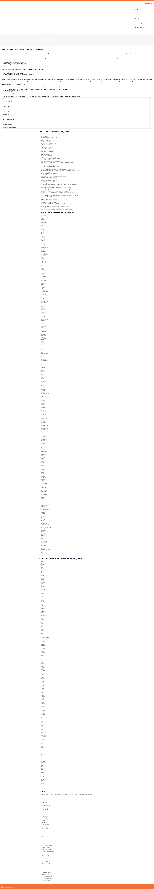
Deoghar (42, 719)
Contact (135, 32)
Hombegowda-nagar (44, 360)
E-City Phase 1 (43, 331)
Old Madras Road (44, 491)
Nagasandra (43, 479)
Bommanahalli (43, 274)
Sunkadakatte (43, 545)
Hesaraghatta (43, 359)
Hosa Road (43, 367)
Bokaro (42, 598)
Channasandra (43, 287)
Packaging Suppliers (138, 27)
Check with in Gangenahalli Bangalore (48, 165)
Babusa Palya (43, 239)
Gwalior (42, 609)
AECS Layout (43, 219)
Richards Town (43, 513)
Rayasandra (43, 512)
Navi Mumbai (43, 625)
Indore (42, 612)
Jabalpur (42, 614)
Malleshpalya (43, 454)
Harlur (42, 349)
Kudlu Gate (43, 442)
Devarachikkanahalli (44, 315)
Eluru (42, 726)
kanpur (42, 616)
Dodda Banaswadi (44, 319)
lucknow (42, 618)
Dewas (42, 721)
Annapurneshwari (44, 228)
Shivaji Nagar (43, 534)
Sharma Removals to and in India (47, 151)
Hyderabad (43, 759)
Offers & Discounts (139, 1)
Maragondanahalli (44, 466)
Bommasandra (43, 276)
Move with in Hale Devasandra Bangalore (49, 199)
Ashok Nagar (43, 230)
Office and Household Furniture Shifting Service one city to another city (54, 200)
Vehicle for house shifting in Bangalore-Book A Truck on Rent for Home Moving (56, 209)
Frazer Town (43, 334)
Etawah (42, 729)
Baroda (42, 590)
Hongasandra (43, 361)
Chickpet (42, 288)
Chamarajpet (43, 283)
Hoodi (42, 363)
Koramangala (43, 436)
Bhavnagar (43, 678)
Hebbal (42, 352)
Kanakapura (43, 417)
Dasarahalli (43, 308)
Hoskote (42, 368)
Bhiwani (42, 688)
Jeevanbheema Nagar (45, 393)
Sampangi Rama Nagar (45, 524)
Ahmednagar (43, 565)
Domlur (42, 324)
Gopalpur (42, 739)
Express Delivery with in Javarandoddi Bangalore (50, 180)
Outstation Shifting (138, 23)
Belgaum (42, 640)
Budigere (42, 281)
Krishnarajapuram (44, 439)
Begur (42, 257)
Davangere (43, 652)
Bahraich (42, 663)
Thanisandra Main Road (45, 549)
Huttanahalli (43, 375)
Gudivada (42, 742)
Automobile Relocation (45, 136)
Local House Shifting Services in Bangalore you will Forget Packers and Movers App (57, 192)
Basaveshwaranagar (44, 254)
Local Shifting (137, 18)
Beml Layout (43, 262)
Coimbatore (43, 710)
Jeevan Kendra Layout (45, 762)
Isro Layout (43, 378)
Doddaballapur (43, 316)
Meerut (42, 622)
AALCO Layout (44, 215)
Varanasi (42, 638)
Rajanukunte (43, 508)
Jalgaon (42, 768)
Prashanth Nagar (44, 502)
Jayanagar (42, 392)
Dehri (42, 717)
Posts (133, 1)
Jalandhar (42, 766)
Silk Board (43, 535)
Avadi (42, 583)
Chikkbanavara (43, 297)
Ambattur (42, 578)
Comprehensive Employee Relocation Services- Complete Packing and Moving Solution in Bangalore (60, 170)
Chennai (42, 706)
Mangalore (43, 655)
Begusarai (42, 669)
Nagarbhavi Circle (44, 477)
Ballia (42, 665)
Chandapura (43, 284)
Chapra (42, 704)
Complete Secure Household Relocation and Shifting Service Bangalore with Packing (57, 169)
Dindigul (42, 724)
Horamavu (43, 364)
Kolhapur (42, 775)
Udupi (42, 659)
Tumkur (42, 651)
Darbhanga (43, 714)
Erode (42, 728)
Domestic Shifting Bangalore (46, 172)
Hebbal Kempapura (44, 353)
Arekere (42, 229)
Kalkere (42, 410)
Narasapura (43, 484)
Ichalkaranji (43, 761)
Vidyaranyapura (44, 553)
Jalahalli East (43, 385)
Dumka (42, 602)
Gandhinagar (43, 736)
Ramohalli (43, 510)
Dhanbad (42, 601)
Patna (42, 626)
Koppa (42, 435)
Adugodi (42, 218)
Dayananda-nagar (44, 312)
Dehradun (42, 715)
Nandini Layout (44, 483)
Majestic (42, 462)
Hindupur (42, 754)
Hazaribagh (43, 611)
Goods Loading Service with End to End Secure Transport (52, 183)
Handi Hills (43, 481)
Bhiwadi (42, 685)
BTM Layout (43, 280)
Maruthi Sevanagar (44, 470)
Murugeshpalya (44, 457)
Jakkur (42, 384)
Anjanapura (43, 226)
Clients (145, 1)
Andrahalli (43, 223)
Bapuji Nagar (43, 248)
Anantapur (43, 582)
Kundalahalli (43, 443)
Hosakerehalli (43, 366)
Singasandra (43, 520)
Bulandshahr (43, 696)
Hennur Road (43, 357)
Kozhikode (43, 780)
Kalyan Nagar (43, 411)
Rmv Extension (44, 516)
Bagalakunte (43, 240)
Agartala (42, 563)
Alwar (42, 572)
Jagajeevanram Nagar (45, 382)
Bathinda (42, 592)
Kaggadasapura (44, 407)
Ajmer (42, 567)
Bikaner (42, 695)
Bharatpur (42, 675)
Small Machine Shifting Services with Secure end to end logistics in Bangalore (55, 206)
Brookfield (43, 237)
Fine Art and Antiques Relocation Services (49, 137)
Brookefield (43, 279)
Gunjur (42, 342)
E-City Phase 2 (43, 332)
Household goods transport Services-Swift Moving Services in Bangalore (54, 191)
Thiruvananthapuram (45, 637)
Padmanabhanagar (44, 495)
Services (135, 14)
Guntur (42, 746)
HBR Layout (43, 350)
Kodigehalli (43, 429)
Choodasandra (43, 299)
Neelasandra (43, 486)
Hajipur (42, 747)
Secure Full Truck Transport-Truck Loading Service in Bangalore (53, 203)
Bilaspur (42, 596)
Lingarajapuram (44, 452)
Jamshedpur (43, 615)
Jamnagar (42, 769)
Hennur (42, 356)
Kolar (42, 647)
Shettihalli (42, 531)
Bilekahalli (43, 273)
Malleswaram (43, 465)
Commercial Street (44, 301)
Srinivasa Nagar (44, 541)
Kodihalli (42, 430)
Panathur (42, 498)
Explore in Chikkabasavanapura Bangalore (49, 177)
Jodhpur (42, 772)
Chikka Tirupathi (44, 295)
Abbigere (42, 217)
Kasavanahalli (43, 400)
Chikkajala (43, 292)
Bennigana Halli (44, 264)
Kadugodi (42, 404)
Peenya (42, 501)
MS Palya (42, 473)
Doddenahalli (43, 320)
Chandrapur (43, 703)
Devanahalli (43, 313)
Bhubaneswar (43, 689)
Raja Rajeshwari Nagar (45, 509)
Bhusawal (42, 691)
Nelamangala (43, 487)
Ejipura (42, 327)
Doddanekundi (43, 309)
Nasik (42, 623)
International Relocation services (47, 140)
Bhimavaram (43, 682)
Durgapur (42, 604)
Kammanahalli (43, 414)
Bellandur (42, 259)
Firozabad (42, 733)
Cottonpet (42, 304)
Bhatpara (42, 677)
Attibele (42, 232)
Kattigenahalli (43, 422)
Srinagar (42, 539)
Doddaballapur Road (45, 317)
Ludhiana (42, 619)
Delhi (42, 718)
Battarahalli (43, 255)
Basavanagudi (43, 253)
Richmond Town (44, 514)
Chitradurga (43, 648)
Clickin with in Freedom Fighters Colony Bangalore (50, 166)
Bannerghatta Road (44, 247)
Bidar (42, 692)
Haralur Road (43, 348)
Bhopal (42, 594)
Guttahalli (42, 343)
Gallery (150, 1)
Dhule (42, 722)
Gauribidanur (43, 338)
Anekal (42, 225)
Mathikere (42, 472)
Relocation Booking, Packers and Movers (48, 143)
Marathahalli (43, 468)
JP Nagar (42, 396)
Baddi (42, 662)
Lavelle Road (43, 450)
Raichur (42, 658)
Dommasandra (43, 326)
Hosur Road (43, 370)
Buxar (42, 699)
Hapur (42, 751)
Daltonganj (43, 713)
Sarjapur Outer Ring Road (46, 527)
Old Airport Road (44, 490)
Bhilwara (42, 681)
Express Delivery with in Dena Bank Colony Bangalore (51, 178)
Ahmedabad (43, 564)
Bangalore (43, 666)
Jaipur (42, 765)
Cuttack (42, 600)
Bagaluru (42, 241)
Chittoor (42, 707)
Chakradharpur (43, 700)
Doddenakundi (43, 322)
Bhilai (42, 680)
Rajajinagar (43, 506)
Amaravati (43, 574)
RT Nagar (42, 517)
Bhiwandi (42, 686)
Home (135, 4)
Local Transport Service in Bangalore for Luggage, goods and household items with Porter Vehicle (59, 195)
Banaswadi (43, 246)
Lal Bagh (42, 447)
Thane (42, 634)
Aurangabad (43, 589)
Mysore (42, 656)
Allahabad (43, 586)
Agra (42, 585)
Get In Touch (147, 3)
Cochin (42, 709)
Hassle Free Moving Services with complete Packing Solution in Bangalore (55, 185)
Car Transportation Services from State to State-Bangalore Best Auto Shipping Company (57, 162)
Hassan (42, 642)
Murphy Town (43, 461)
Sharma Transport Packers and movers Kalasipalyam (51, 205)
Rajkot (42, 629)
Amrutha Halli (43, 222)
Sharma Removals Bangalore (46, 152)
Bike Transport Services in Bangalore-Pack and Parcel (51, 158)
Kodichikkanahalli (44, 428)
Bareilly (42, 593)
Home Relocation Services (46, 139)
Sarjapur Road (43, 528)
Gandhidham (43, 735)
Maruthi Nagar (43, 469)
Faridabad (42, 605)
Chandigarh (43, 702)
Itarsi (41, 764)
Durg (42, 725)
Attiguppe (42, 233)
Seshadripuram (43, 530)
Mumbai (42, 783)
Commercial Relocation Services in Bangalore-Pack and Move (52, 167)
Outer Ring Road (44, 494)
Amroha (42, 579)
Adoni (42, 561)
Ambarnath (43, 576)
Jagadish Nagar (43, 381)
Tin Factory (43, 552)
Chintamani (43, 298)
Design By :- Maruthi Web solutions (7, 887)
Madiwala (42, 458)
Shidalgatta (43, 532)
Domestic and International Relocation (48, 150)
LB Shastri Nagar (44, 451)
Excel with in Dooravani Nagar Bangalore (49, 173)
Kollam (42, 777)
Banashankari (43, 244)
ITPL (42, 379)
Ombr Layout (43, 493)
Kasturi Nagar (43, 401)
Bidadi (42, 268)
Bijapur (42, 693)
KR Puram (43, 440)
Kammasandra (43, 415)
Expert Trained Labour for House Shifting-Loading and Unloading (53, 176)
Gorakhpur (43, 740)
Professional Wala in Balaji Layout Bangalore (49, 202)
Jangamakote (43, 389)
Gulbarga (42, 743)
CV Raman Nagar (44, 306)
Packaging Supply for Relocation (47, 141)
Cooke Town (43, 302)
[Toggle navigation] (151, 4)
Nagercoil (42, 784)
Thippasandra (43, 550)
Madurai (42, 620)
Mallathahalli (43, 463)
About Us (136, 9)
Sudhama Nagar (44, 544)
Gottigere (42, 341)
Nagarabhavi (43, 476)
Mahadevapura (43, 459)
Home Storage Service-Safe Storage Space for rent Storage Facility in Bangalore (56, 187)
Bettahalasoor (43, 266)
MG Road (42, 455)
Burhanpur (43, 698)
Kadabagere (43, 403)
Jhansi (42, 770)
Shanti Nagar (43, 519)
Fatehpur (42, 732)
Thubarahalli (43, 546)
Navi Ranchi (43, 632)
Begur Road (43, 236)
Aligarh (42, 571)
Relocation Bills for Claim (46, 144)
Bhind (42, 684)
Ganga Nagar (43, 337)
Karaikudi (42, 773)
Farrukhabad (43, 731)
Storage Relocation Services (46, 154)
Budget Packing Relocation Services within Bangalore (51, 161)
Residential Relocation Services (47, 148)
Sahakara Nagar (44, 523)
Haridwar (42, 752)
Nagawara (43, 475)
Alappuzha (43, 569)
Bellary (42, 649)
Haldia (42, 749)
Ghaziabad (43, 607)
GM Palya (43, 339)
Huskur (42, 374)
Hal (41, 345)
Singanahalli (43, 537)
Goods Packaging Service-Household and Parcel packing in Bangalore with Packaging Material (59, 184)
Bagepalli (42, 243)
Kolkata (42, 776)
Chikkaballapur (43, 290)
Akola (42, 568)
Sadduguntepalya (44, 521)
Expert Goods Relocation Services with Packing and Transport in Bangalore (55, 174)
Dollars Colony (43, 323)
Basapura (42, 250)
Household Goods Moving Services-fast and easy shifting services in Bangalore (56, 189)
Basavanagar (43, 251)
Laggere (42, 444)
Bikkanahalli (43, 271)
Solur (42, 538)
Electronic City (43, 328)
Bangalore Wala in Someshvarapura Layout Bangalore (51, 157)
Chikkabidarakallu (44, 291)
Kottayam (42, 779)
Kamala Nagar (43, 412)
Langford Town (44, 448)
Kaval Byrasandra (44, 424)
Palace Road (43, 497)
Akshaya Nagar (44, 221)
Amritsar (42, 587)
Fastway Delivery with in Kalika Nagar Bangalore (50, 181)
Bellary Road (43, 261)
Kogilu (42, 433)
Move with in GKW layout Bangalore (48, 198)
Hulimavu (42, 373)
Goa (41, 737)
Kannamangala (43, 419)
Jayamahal (43, 390)
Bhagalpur (43, 674)
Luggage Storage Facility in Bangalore (48, 196)
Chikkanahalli (43, 294)
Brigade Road (43, 277)
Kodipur (42, 432)
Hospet (42, 757)
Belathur (42, 258)
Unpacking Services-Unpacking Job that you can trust (51, 207)
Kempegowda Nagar (45, 425)
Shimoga (42, 660)
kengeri (42, 426)
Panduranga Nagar (44, 499)
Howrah (42, 758)
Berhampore (43, 670)
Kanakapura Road (44, 399)
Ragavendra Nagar (44, 505)
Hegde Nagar (43, 355)
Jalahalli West (43, 386)
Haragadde (43, 346)
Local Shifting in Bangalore (46, 193)
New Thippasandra (44, 488)
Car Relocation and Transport (46, 155)
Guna (42, 744)
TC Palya (42, 548)
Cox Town (43, 305)
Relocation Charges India (45, 145)
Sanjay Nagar (43, 526)
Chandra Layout (44, 286)
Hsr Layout (43, 371)
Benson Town (43, 265)
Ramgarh (42, 630)
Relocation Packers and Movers (47, 147)
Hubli (42, 653)
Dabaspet (42, 310)
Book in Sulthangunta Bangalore (47, 159)
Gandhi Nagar (43, 335)
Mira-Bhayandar (44, 782)
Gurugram (43, 608)
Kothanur (42, 437)
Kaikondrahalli (43, 408)
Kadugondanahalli (44, 406)
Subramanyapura (44, 542)
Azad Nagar (43, 235)
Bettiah (42, 671)
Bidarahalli (43, 269)
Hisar (42, 755)
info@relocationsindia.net (46, 805)
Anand (42, 581)
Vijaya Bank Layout (44, 555)
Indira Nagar (43, 377)
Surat (42, 633)
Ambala (42, 575)
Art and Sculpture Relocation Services (48, 134)
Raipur (42, 627)
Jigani (42, 394)
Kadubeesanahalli (44, 397)
